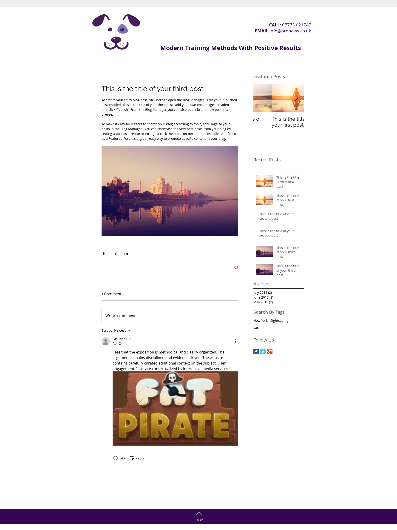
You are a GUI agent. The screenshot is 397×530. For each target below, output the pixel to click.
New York (260, 320)
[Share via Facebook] (104, 253)
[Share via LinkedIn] (126, 253)
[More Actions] (235, 341)
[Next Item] (297, 98)
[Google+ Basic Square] (269, 351)
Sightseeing (279, 320)
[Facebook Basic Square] (256, 351)
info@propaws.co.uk (290, 31)
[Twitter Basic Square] (263, 351)
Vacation (260, 327)
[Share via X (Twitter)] (115, 253)
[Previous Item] (261, 98)
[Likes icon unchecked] (116, 458)
